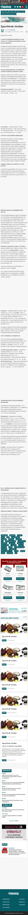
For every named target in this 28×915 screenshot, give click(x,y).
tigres (3, 553)
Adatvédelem (6, 899)
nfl (16, 553)
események (12, 14)
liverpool (11, 539)
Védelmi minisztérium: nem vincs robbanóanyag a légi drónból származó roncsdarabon (12, 777)
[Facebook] (15, 7)
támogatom (7, 597)
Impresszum (6, 902)
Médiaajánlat (6, 904)
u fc (8, 537)
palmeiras (9, 553)
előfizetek (7, 578)
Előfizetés (23, 1)
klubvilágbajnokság (10, 541)
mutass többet (14, 821)
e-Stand (20, 573)
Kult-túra (5, 813)
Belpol (4, 780)
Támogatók (22, 904)
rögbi (3, 537)
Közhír (4, 773)
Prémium (20, 592)
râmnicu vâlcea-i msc (7, 551)
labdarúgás (4, 535)
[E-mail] (17, 7)
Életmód (4, 807)
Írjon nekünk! (6, 907)
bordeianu (4, 549)
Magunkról (22, 902)
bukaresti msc (21, 541)
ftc (2, 541)
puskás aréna (13, 549)
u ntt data (13, 545)
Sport (9, 31)
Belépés (16, 1)
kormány (5, 11)
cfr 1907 (20, 535)
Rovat (6, 31)
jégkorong (18, 539)
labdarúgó (4, 543)
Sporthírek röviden (9, 636)
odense (22, 551)
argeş (10, 547)
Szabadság (12, 30)
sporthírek (12, 543)
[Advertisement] (14, 110)
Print (7, 573)
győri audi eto (5, 545)
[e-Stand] (22, 7)
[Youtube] (20, 7)
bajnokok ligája (15, 537)
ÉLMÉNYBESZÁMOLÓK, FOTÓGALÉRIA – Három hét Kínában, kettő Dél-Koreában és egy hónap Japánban (17, 852)
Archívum (22, 899)
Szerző (7, 30)
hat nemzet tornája (19, 547)
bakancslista (20, 11)
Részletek (7, 581)
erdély (4, 14)
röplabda (4, 539)
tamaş (16, 551)
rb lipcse (21, 545)
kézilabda (12, 535)
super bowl (20, 543)
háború (12, 11)
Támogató (8, 592)
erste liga (4, 547)
